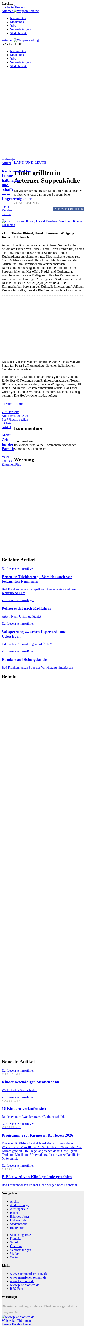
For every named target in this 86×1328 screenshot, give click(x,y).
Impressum (17, 1227)
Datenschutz (18, 1220)
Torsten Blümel (12, 403)
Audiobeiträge (19, 1205)
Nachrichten (18, 18)
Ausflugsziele (19, 1209)
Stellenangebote (20, 1235)
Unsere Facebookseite (16, 1324)
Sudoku (15, 1242)
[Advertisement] (43, 114)
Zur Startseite (10, 412)
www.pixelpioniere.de (24, 1285)
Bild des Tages (19, 1216)
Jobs (13, 25)
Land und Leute (30, 162)
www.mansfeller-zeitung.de (28, 1277)
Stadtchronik (18, 33)
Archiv (14, 1201)
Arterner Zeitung (20, 11)
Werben (15, 1253)
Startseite (8, 7)
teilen (68, 209)
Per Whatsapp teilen (15, 419)
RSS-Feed (17, 1288)
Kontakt (15, 1238)
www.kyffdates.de (22, 1281)
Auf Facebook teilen (15, 416)
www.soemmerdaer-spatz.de (28, 1273)
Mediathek (17, 22)
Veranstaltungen (20, 29)
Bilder (14, 1212)
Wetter (14, 1257)
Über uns (20, 7)
